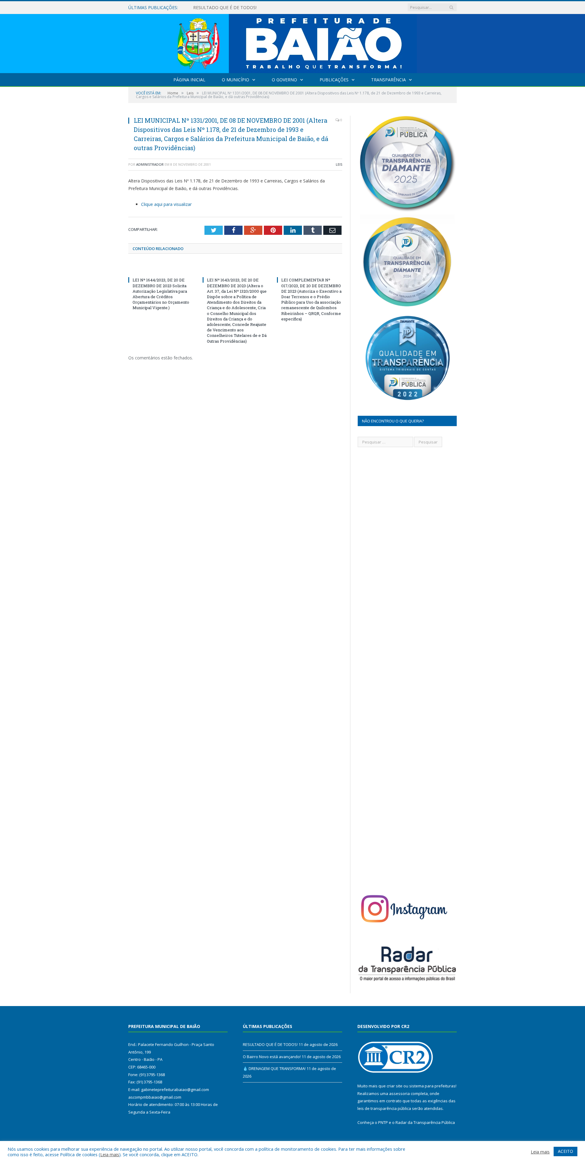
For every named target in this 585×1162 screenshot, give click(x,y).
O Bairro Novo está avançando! (224, 7)
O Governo (284, 80)
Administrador (150, 164)
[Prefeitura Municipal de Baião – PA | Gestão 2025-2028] (292, 42)
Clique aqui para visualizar (166, 204)
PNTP (383, 1122)
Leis (339, 164)
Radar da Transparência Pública (425, 1122)
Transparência (388, 80)
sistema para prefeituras (432, 1086)
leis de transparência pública (384, 1108)
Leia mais (109, 1154)
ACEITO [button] (565, 1151)
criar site (394, 1086)
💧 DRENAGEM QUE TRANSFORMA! (274, 1068)
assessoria (399, 1093)
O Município (235, 80)
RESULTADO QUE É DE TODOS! (270, 1044)
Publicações (334, 80)
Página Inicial (189, 80)
